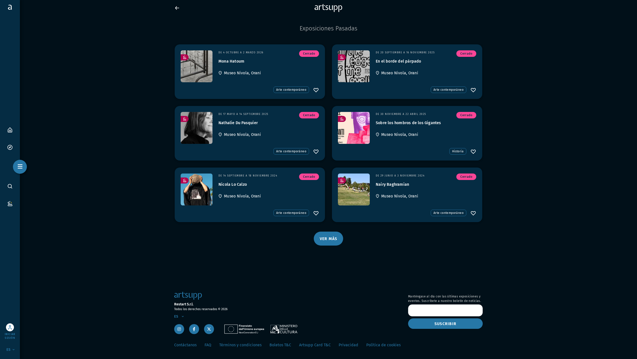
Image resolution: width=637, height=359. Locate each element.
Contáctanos (185, 345)
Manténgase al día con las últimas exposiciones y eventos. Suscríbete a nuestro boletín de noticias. (444, 299)
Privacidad (348, 345)
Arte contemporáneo (291, 89)
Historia (458, 151)
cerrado (309, 53)
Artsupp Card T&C (315, 345)
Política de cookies (383, 345)
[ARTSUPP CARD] (10, 203)
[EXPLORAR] (10, 147)
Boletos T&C (280, 345)
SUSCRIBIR (445, 323)
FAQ (208, 345)
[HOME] (10, 129)
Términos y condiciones (240, 345)
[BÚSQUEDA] (10, 186)
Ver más (328, 238)
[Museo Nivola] (196, 66)
